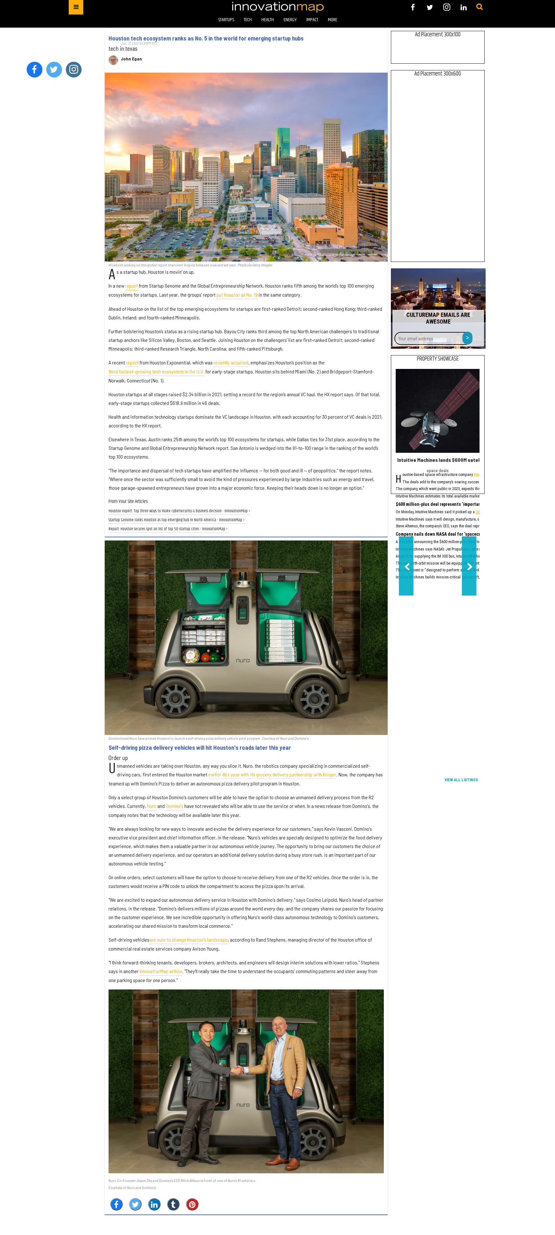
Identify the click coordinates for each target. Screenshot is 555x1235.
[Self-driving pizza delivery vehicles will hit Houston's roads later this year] (246, 638)
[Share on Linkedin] (154, 1204)
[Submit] (479, 7)
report (131, 285)
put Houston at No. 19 (237, 294)
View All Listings (461, 780)
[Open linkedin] (463, 7)
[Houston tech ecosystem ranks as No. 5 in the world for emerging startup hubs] (246, 167)
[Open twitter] (429, 7)
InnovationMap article (161, 971)
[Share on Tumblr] (173, 1204)
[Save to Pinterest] (192, 1204)
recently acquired (231, 362)
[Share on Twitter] (135, 1204)
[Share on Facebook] (116, 1204)
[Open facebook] (412, 7)
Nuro (151, 806)
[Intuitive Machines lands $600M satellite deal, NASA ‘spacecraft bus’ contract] (438, 411)
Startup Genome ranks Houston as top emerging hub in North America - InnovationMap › (177, 520)
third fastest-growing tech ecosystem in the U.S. (156, 371)
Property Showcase (438, 358)
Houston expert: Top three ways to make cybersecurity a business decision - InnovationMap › (179, 511)
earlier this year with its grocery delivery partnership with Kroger (272, 774)
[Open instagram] (446, 7)
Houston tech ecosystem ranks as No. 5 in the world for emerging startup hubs (206, 38)
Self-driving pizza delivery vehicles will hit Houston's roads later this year (200, 747)
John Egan (131, 59)
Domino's (174, 806)
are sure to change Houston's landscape (188, 939)
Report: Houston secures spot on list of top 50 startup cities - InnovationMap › (168, 529)
